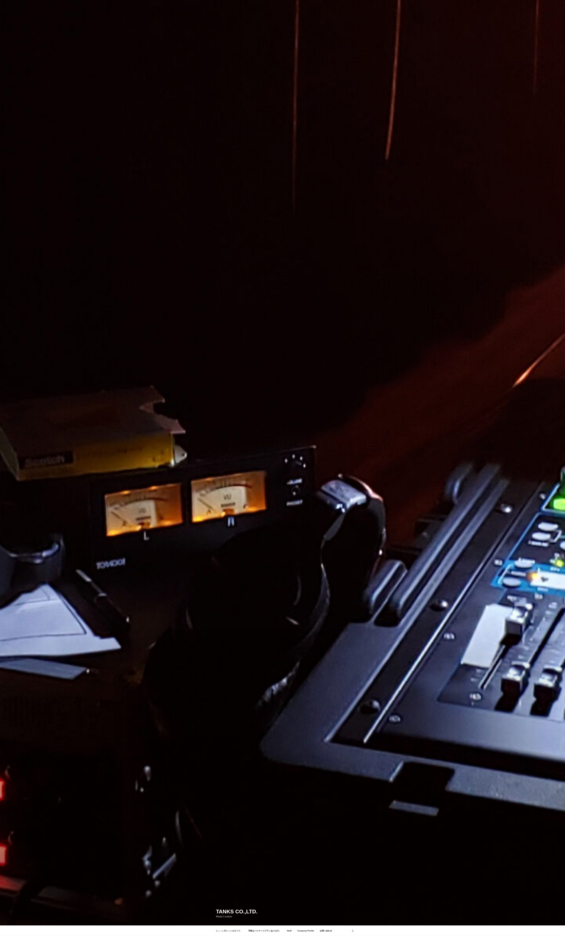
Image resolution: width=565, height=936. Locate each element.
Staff (289, 931)
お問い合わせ (326, 931)
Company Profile (305, 931)
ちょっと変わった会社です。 (229, 931)
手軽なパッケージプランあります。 (264, 931)
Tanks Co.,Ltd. (236, 912)
